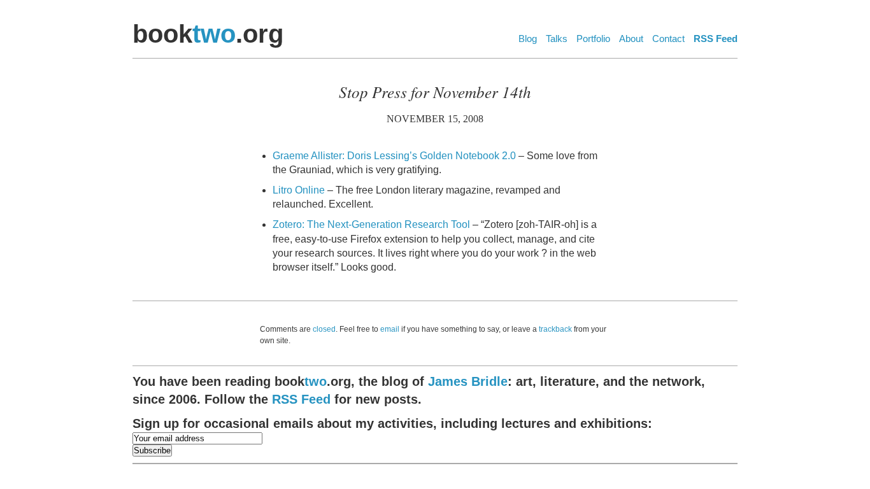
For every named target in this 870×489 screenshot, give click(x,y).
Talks (556, 38)
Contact (668, 38)
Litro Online (299, 190)
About (631, 38)
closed (324, 329)
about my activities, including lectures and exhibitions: (392, 423)
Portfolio (593, 38)
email (389, 329)
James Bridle (468, 381)
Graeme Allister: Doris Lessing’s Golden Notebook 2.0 (394, 155)
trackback (555, 329)
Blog (527, 38)
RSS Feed (716, 38)
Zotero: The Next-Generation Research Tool (371, 224)
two (214, 34)
